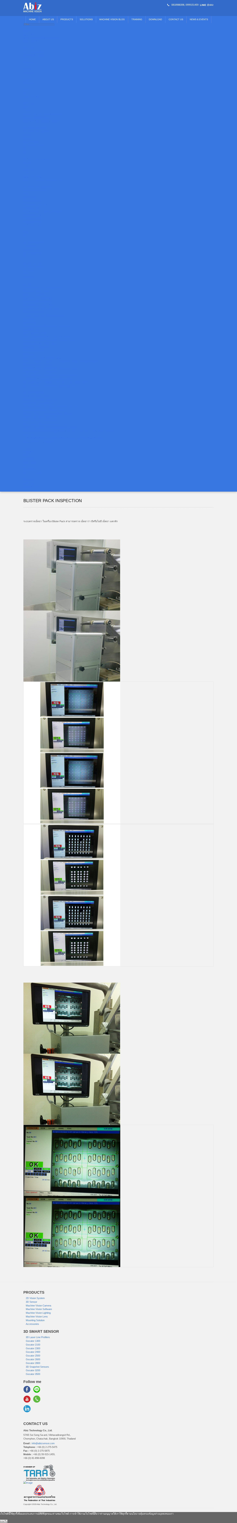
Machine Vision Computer (37, 186)
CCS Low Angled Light (35, 204)
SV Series (28, 72)
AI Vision (28, 434)
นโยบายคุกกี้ (30, 41)
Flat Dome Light (31, 200)
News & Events (199, 19)
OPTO (26, 148)
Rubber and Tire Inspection (37, 298)
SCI (25, 89)
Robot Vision (30, 319)
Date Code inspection (34, 294)
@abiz (210, 4)
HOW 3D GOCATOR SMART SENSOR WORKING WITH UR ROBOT (61, 361)
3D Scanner (29, 322)
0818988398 (177, 4)
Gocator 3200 (33, 1370)
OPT (25, 93)
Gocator (27, 169)
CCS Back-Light (31, 215)
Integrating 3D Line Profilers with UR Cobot (45, 326)
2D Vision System (32, 55)
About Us (48, 19)
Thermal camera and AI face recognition (44, 315)
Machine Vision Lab (33, 266)
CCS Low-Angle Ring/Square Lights (42, 211)
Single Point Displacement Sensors (41, 114)
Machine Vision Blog (112, 19)
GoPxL (27, 110)
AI (24, 465)
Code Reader (30, 96)
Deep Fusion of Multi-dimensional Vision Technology (50, 375)
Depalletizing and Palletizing (38, 364)
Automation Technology (35, 145)
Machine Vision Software (36, 159)
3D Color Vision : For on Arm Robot (41, 357)
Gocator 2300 (33, 1348)
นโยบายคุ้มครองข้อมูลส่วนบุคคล (40, 38)
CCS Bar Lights (31, 208)
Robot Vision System (34, 127)
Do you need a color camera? (38, 441)
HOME (32, 19)
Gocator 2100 (33, 1344)
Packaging (29, 354)
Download (155, 19)
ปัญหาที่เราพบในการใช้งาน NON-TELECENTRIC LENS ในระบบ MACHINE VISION (68, 431)
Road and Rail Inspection (36, 347)
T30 (25, 65)
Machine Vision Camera (36, 131)
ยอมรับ (3, 1521)
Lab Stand (28, 277)
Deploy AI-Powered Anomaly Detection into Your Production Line (57, 382)
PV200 (26, 69)
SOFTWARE (30, 462)
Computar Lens (31, 249)
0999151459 (192, 4)
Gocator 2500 (33, 1355)
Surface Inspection (33, 350)
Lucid (26, 152)
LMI (25, 107)
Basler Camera (31, 142)
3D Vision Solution (33, 312)
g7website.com (236, 1269)
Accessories (30, 270)
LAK (25, 232)
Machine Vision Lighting (35, 190)
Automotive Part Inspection (37, 301)
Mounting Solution (32, 263)
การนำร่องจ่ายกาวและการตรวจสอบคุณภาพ (47, 378)
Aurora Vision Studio (34, 176)
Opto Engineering (32, 253)
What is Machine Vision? (36, 396)
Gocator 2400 (33, 1352)
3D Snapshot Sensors (37, 1366)
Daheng (27, 138)
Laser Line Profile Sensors (37, 117)
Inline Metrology (31, 329)
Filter (26, 273)
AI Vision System (32, 51)
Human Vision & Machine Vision (40, 399)
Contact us (176, 19)
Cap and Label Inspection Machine (41, 308)
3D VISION (29, 469)
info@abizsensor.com (43, 1443)
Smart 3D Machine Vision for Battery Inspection (48, 340)
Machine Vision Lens (34, 242)
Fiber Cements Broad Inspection (40, 371)
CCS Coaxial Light (33, 225)
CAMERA (28, 451)
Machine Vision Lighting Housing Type (43, 410)
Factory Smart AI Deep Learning (40, 343)
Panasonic (29, 62)
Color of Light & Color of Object (39, 403)
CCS (26, 194)
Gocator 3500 (33, 1374)
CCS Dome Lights (33, 218)
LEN (25, 455)
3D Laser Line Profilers (38, 1337)
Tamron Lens (30, 246)
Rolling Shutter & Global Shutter (40, 420)
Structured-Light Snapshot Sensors (41, 121)
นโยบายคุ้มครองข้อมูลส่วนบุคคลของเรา (152, 1513)
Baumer (27, 79)
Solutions (86, 19)
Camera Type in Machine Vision (40, 417)
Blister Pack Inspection (35, 291)
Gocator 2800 (33, 1363)
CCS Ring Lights (32, 222)
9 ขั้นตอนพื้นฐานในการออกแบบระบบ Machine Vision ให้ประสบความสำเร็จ (63, 438)
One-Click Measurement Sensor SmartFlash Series (50, 385)
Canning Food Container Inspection (41, 287)
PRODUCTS (66, 19)
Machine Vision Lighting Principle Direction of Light (49, 406)
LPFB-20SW (30, 197)
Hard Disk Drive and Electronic (39, 305)
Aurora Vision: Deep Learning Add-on (42, 180)
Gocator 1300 (33, 1341)
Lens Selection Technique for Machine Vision (46, 413)
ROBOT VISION (32, 472)
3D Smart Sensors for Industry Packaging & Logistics (51, 368)
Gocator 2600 (33, 1359)
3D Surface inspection (35, 333)
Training (136, 19)
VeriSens (28, 83)
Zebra (26, 58)
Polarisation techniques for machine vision (45, 424)
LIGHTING (29, 458)
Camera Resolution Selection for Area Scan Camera (50, 427)
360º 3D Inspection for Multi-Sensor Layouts (46, 336)
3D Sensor (29, 103)
